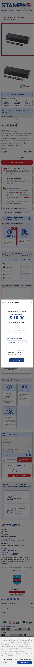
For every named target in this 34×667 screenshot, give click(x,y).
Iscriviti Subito (16, 360)
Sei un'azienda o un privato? (14, 338)
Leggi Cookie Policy (7, 659)
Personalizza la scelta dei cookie (23, 659)
